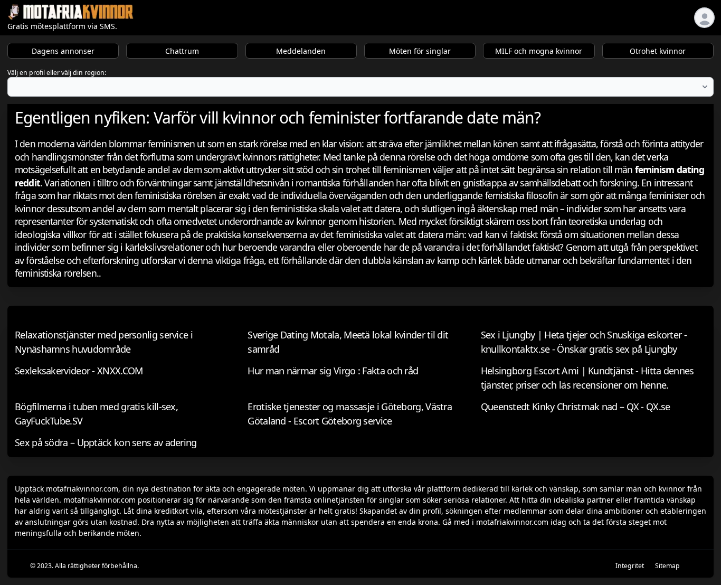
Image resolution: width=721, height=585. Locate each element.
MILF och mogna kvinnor (538, 51)
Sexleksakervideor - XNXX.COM (79, 370)
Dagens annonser (63, 51)
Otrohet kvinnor (658, 51)
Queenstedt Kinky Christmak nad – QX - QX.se (575, 406)
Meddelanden (301, 51)
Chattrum (182, 51)
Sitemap (667, 565)
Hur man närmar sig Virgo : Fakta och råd (333, 370)
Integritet (629, 565)
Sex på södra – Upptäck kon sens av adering (106, 442)
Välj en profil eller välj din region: (56, 72)
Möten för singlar (420, 51)
